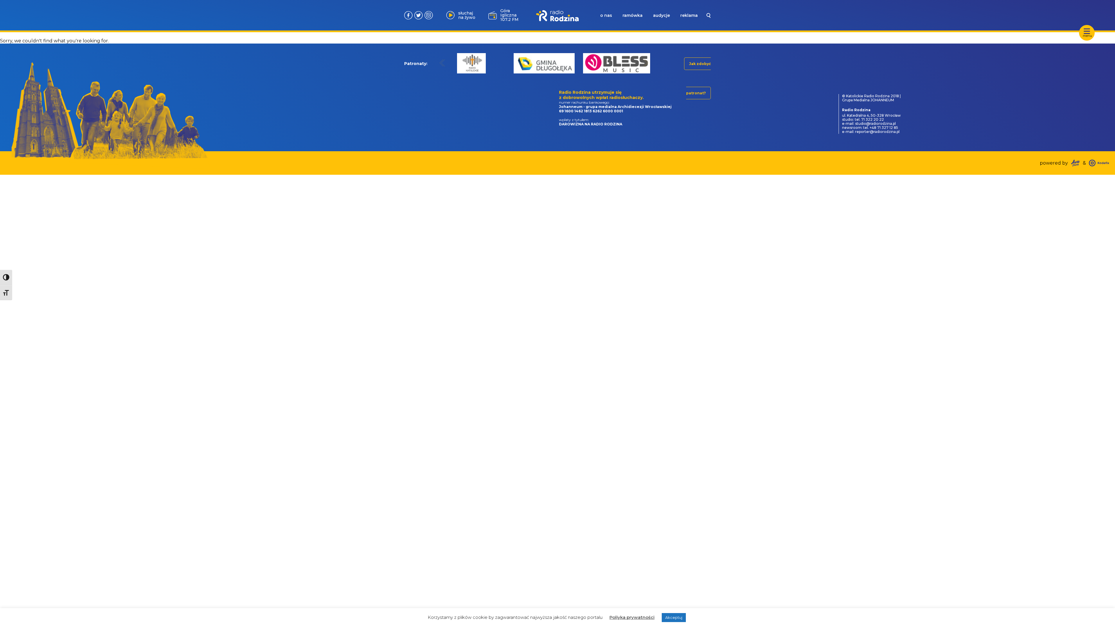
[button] (442, 63)
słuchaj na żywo (466, 15)
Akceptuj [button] (673, 617)
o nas (606, 15)
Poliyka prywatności (631, 617)
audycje (661, 15)
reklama (689, 15)
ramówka (633, 15)
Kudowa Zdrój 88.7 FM (508, 15)
